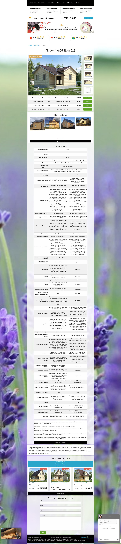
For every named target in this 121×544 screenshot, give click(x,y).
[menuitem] (32, 3)
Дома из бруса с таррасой (60, 461)
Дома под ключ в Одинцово (43, 18)
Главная (30, 45)
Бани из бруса (51, 2)
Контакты (78, 2)
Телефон (41, 505)
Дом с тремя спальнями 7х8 (80, 482)
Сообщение (42, 515)
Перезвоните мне (88, 18)
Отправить (43, 532)
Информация (70, 2)
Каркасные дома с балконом (60, 463)
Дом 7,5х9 (31, 482)
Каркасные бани (61, 2)
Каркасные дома (42, 2)
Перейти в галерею (60, 141)
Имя (41, 500)
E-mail (41, 510)
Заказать (88, 97)
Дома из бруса (32, 2)
